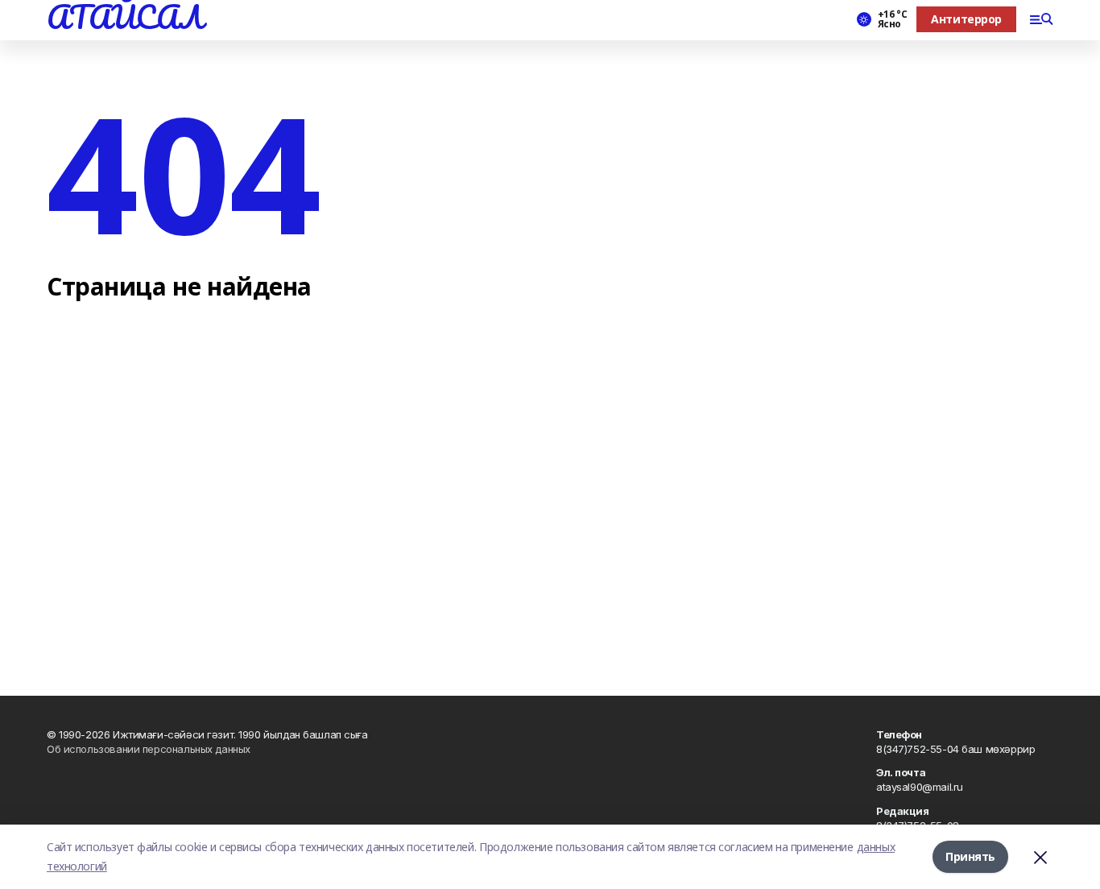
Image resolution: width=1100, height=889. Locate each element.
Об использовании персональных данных (148, 748)
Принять (970, 856)
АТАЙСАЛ (125, 17)
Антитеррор (966, 19)
